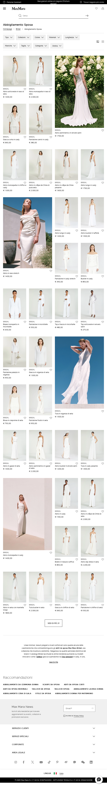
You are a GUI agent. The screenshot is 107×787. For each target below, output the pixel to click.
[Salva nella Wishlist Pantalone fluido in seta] (51, 418)
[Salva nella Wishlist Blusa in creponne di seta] (25, 418)
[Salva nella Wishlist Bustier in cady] (102, 276)
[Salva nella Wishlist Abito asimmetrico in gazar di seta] (51, 463)
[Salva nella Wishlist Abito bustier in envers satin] (77, 463)
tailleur (39, 656)
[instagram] (15, 762)
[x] (32, 762)
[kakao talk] (74, 762)
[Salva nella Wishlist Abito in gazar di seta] (25, 463)
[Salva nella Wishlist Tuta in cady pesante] (102, 463)
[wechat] (82, 762)
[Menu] (4, 8)
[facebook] (24, 762)
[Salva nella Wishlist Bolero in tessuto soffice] (77, 559)
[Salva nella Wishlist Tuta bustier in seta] (51, 605)
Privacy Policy (79, 716)
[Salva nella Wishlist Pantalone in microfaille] (51, 322)
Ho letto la (75, 716)
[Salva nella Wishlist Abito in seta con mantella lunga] (25, 605)
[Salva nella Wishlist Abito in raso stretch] (51, 271)
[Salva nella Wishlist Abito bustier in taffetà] (102, 230)
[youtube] (41, 762)
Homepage (7, 29)
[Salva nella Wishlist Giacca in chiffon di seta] (77, 605)
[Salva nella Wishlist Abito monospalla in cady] (51, 553)
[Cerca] (87, 15)
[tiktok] (49, 762)
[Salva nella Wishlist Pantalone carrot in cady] (51, 137)
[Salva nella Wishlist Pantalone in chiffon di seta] (102, 605)
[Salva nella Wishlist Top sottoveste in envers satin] (102, 322)
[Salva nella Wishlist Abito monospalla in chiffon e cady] (25, 183)
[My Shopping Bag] (103, 8)
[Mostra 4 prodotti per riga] (103, 41)
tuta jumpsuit (67, 656)
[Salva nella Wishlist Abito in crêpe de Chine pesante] (77, 183)
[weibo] (66, 762)
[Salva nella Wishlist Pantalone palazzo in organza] (25, 370)
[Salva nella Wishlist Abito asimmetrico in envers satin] (102, 130)
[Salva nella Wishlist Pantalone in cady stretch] (77, 276)
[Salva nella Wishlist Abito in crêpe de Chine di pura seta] (51, 183)
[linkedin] (91, 762)
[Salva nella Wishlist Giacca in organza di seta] (51, 370)
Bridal (18, 29)
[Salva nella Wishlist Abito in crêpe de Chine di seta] (102, 511)
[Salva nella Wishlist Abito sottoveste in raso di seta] (25, 89)
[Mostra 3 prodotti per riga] (98, 41)
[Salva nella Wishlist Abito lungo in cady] (102, 183)
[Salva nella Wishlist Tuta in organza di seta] (102, 411)
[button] (99, 780)
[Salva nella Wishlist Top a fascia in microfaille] (77, 322)
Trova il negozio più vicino (93, 2)
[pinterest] (57, 762)
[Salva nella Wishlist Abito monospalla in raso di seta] (51, 89)
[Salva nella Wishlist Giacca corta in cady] (25, 137)
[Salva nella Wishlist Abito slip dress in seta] (102, 559)
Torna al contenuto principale (14, 1)
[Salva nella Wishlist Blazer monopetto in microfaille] (25, 322)
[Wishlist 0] (96, 8)
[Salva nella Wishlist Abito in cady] (77, 511)
